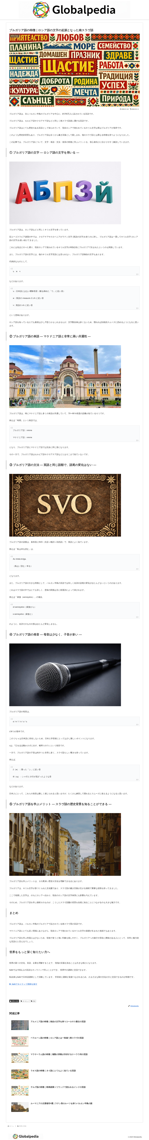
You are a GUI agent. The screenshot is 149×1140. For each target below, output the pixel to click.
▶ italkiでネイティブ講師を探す (23, 983)
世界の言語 (15, 1001)
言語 (34, 1001)
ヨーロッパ (26, 1001)
